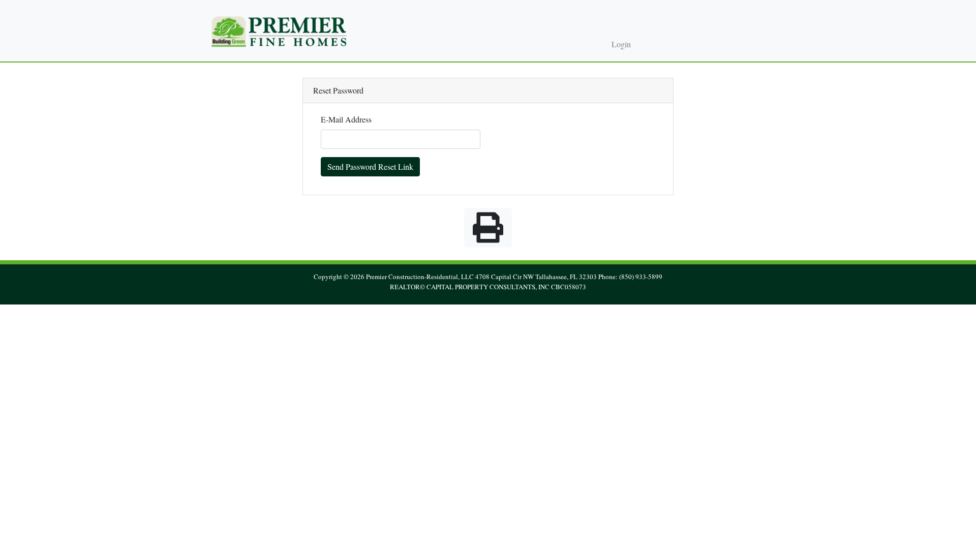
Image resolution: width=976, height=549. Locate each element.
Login (621, 44)
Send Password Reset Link (370, 166)
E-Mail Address (346, 119)
